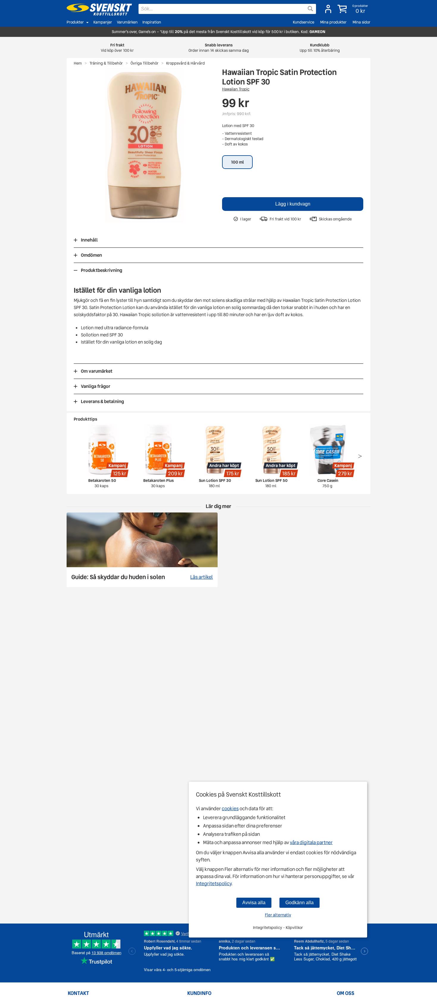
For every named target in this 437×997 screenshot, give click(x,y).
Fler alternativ (278, 915)
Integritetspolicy (213, 883)
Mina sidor (361, 22)
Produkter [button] (75, 22)
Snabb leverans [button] (218, 47)
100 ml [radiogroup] (237, 162)
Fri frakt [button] (117, 47)
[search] (227, 9)
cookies (230, 808)
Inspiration (151, 22)
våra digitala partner (311, 842)
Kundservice (303, 22)
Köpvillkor (294, 927)
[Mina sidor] (328, 9)
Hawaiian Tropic (235, 89)
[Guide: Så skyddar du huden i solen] (142, 549)
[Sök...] (310, 8)
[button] (353, 9)
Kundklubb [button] (320, 47)
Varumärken (127, 22)
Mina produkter (333, 22)
